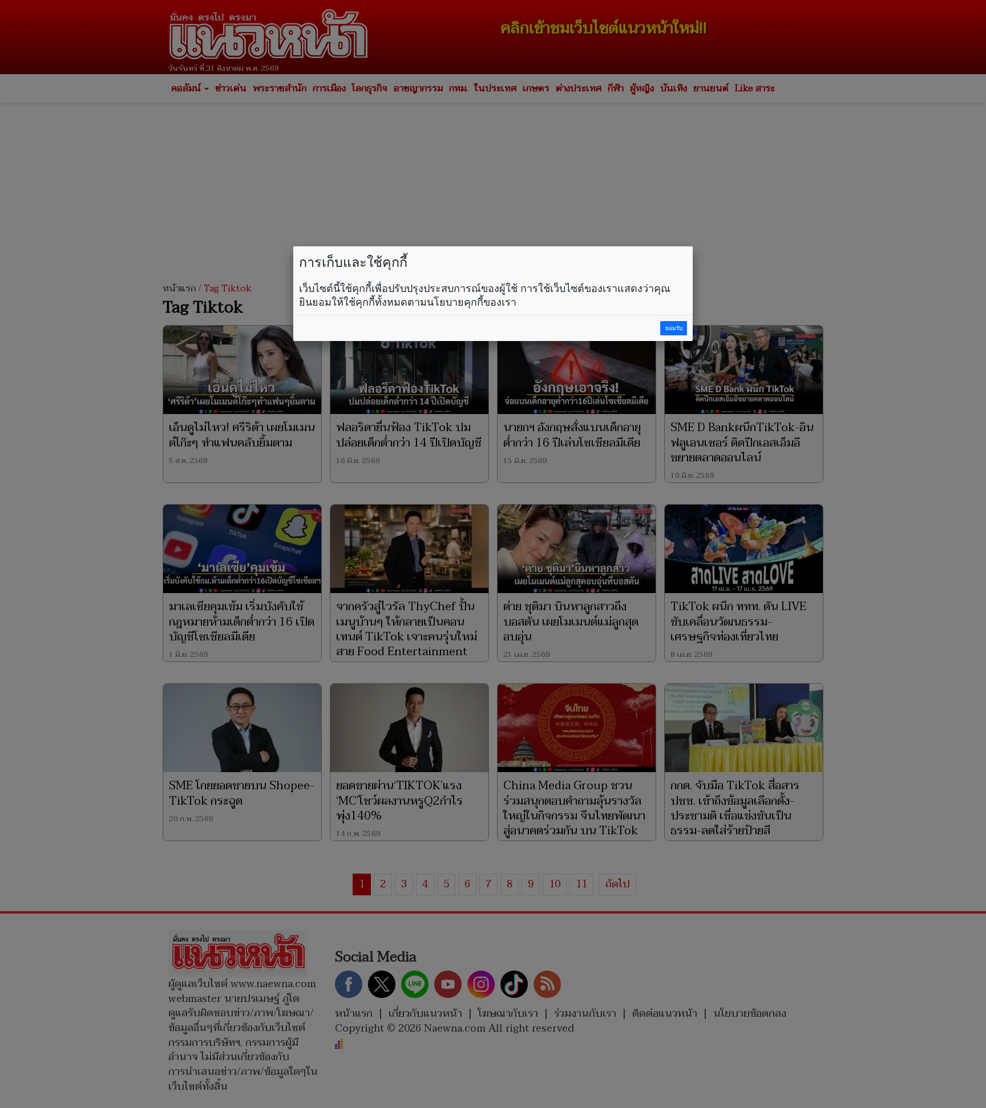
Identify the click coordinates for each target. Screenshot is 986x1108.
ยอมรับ (673, 328)
